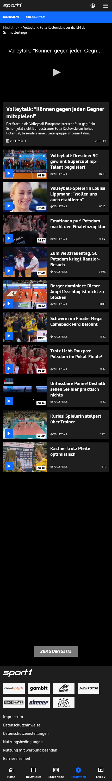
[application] (56, 72)
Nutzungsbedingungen (23, 741)
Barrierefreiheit (16, 758)
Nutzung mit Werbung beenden (30, 750)
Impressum (13, 716)
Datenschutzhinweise (21, 725)
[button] (56, 72)
